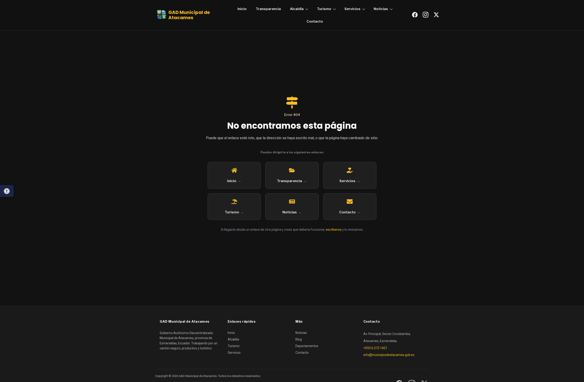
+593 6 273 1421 (375, 348)
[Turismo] (234, 201)
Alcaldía (297, 9)
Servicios (352, 9)
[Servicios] (350, 170)
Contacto (315, 21)
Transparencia (268, 9)
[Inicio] (234, 170)
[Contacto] (350, 201)
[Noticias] (292, 201)
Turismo (324, 9)
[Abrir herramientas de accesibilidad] (7, 191)
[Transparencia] (292, 170)
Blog (298, 339)
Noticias (381, 9)
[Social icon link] (414, 14)
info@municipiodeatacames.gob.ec (389, 355)
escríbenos (334, 229)
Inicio (242, 9)
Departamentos (306, 346)
